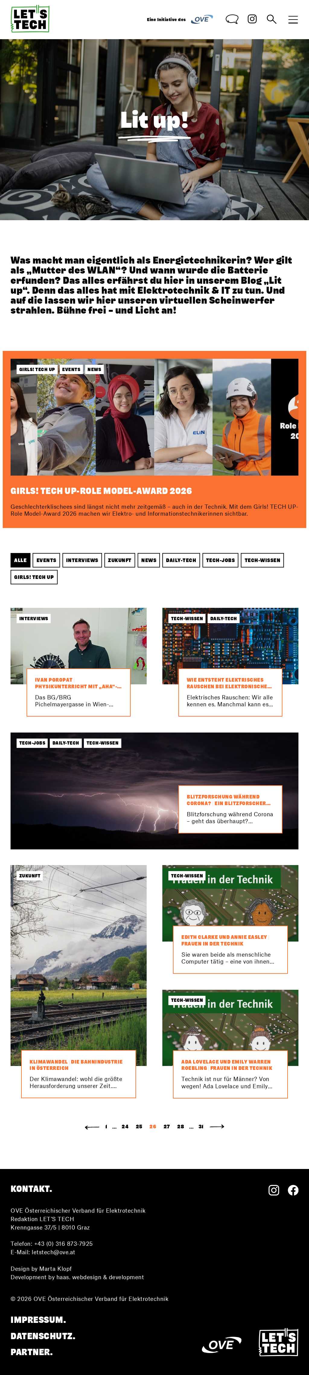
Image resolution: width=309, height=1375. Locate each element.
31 (201, 1126)
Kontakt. (31, 1189)
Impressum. (38, 1320)
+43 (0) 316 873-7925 (63, 1243)
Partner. (32, 1352)
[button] (20, 560)
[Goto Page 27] (217, 1127)
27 (167, 1126)
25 (139, 1126)
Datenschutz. (43, 1336)
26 (152, 1126)
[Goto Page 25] (92, 1127)
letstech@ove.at (53, 1252)
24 (125, 1126)
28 (180, 1126)
